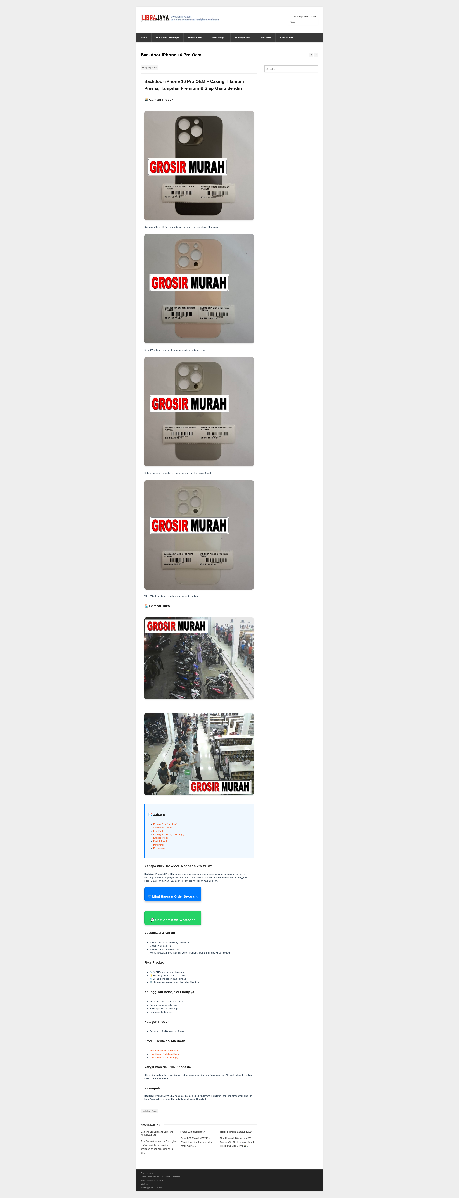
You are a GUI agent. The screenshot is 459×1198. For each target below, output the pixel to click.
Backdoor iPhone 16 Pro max (164, 1050)
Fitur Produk (159, 831)
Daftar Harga (217, 37)
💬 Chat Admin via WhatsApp (172, 920)
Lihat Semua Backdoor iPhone (164, 1054)
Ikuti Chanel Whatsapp (167, 37)
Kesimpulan (159, 848)
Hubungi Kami (242, 37)
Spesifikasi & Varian (163, 827)
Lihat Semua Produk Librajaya (164, 1057)
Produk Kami (195, 37)
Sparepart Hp (151, 67)
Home (144, 37)
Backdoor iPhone (149, 1110)
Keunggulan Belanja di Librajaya (169, 834)
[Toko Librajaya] (180, 18)
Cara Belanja (287, 37)
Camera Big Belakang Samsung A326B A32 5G (157, 1133)
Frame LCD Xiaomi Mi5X (192, 1131)
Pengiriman (159, 845)
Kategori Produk (161, 838)
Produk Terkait (160, 841)
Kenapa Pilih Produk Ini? (165, 824)
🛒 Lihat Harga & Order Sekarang (172, 896)
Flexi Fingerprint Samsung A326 (236, 1131)
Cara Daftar (265, 37)
